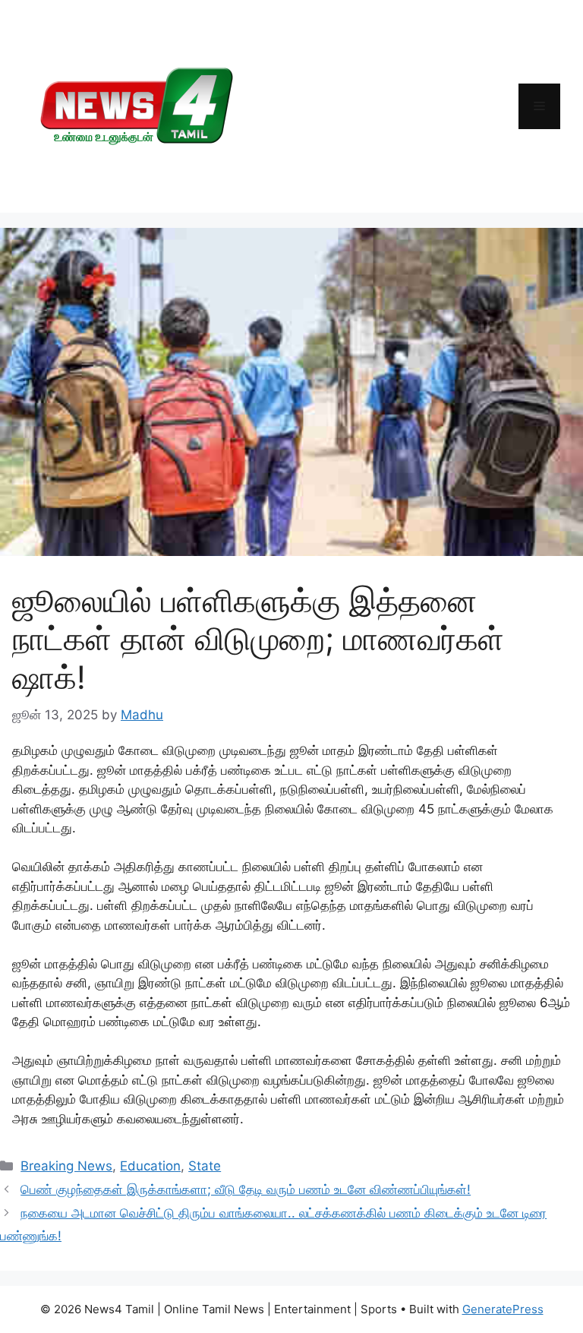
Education (150, 1165)
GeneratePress (503, 1309)
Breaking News (66, 1165)
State (204, 1165)
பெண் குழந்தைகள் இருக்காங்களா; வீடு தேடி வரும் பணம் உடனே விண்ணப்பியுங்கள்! (245, 1189)
